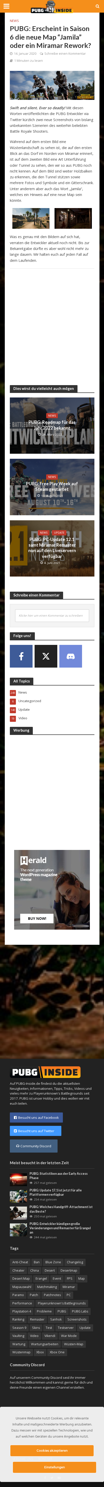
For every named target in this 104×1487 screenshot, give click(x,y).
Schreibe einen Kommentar (65, 53)
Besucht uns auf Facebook (38, 1117)
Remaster (37, 1319)
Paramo (18, 1295)
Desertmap (69, 1270)
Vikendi (49, 1336)
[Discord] (70, 656)
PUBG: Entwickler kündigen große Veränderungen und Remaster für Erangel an (60, 1228)
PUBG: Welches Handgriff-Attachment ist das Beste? (61, 1209)
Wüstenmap (21, 1352)
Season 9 (19, 1328)
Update (59, 532)
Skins (36, 1328)
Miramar (69, 1287)
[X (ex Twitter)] (46, 656)
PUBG (62, 1311)
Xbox (40, 1352)
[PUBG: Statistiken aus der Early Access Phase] (18, 1179)
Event (57, 1278)
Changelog (75, 1262)
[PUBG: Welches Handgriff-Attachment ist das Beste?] (18, 1213)
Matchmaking (47, 1287)
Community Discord (35, 1146)
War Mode (69, 1336)
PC (69, 1295)
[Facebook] (21, 656)
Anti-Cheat (20, 1262)
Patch (34, 1295)
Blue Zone (53, 1262)
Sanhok (56, 1319)
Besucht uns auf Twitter (37, 1131)
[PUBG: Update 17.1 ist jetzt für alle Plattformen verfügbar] (18, 1196)
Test (49, 1328)
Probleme (44, 1311)
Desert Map (21, 1278)
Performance (22, 1303)
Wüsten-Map (73, 1344)
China (34, 1270)
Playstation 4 (21, 1311)
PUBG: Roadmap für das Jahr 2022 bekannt (52, 424)
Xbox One (57, 1352)
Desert (50, 1270)
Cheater (18, 1270)
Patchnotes (52, 1295)
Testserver (66, 1328)
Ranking (18, 1319)
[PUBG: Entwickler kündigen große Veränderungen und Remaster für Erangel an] (18, 1229)
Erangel (41, 1278)
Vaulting (18, 1336)
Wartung (18, 1344)
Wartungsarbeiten (44, 1344)
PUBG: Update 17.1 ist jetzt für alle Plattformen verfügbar (56, 1192)
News (14, 21)
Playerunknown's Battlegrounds (62, 1303)
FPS (69, 1278)
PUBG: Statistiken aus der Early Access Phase (59, 1176)
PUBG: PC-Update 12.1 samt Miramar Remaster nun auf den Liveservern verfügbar (52, 548)
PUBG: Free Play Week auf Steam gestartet (52, 486)
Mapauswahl (21, 1287)
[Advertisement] (52, 324)
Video (34, 1336)
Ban (37, 1262)
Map (81, 1278)
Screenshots (76, 1319)
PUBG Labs (80, 1311)
